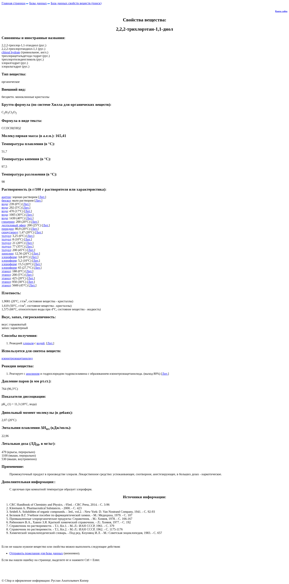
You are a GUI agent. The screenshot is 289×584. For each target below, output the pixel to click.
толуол (6, 236)
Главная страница (13, 3)
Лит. (42, 197)
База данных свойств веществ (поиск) (76, 3)
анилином (33, 373)
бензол (6, 200)
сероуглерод (10, 232)
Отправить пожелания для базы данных (36, 553)
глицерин (8, 221)
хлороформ (9, 257)
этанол (6, 271)
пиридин (8, 228)
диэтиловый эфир (14, 225)
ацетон (6, 197)
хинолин (7, 253)
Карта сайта (281, 11)
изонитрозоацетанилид (17, 358)
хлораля (28, 343)
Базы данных (38, 3)
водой (41, 343)
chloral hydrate (11, 52)
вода (5, 204)
